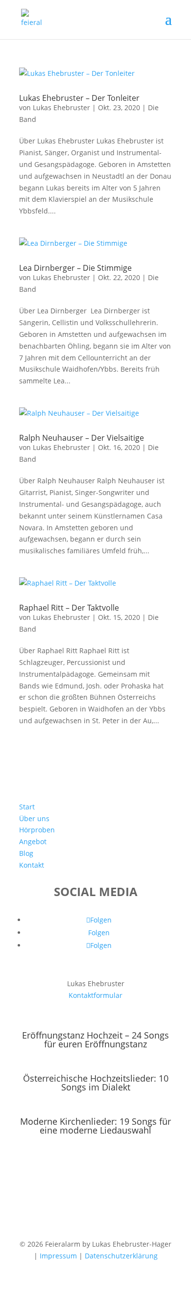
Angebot (33, 841)
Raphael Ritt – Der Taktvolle (69, 607)
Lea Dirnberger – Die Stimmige (75, 267)
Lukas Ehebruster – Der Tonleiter (79, 98)
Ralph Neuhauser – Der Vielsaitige (81, 437)
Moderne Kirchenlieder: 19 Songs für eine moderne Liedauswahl (95, 1125)
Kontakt (31, 865)
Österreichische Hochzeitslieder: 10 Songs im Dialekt (95, 1082)
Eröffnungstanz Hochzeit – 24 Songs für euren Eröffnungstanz (95, 1039)
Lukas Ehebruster (61, 107)
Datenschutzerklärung (121, 1255)
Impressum (58, 1255)
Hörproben (37, 829)
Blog (26, 853)
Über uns (34, 818)
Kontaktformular (95, 995)
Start (27, 806)
